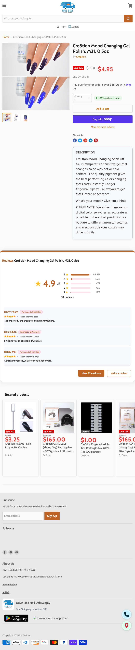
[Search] (128, 18)
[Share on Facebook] (75, 140)
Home (5, 37)
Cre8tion (81, 56)
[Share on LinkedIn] (91, 140)
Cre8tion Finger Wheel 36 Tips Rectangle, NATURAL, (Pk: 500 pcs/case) (95, 448)
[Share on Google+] (85, 140)
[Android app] (16, 618)
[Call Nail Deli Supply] (126, 614)
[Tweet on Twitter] (80, 140)
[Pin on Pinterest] (96, 140)
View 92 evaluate (91, 373)
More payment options (102, 127)
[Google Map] (126, 625)
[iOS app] (50, 618)
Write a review (119, 373)
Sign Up (52, 516)
